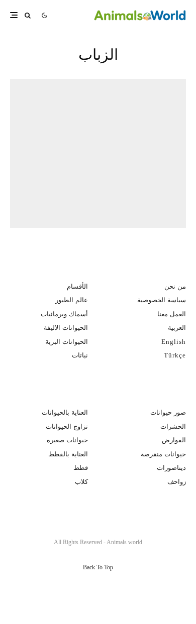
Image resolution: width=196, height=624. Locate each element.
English (173, 341)
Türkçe (175, 355)
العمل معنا (171, 314)
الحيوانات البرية (66, 341)
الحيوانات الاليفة (66, 327)
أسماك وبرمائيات (64, 314)
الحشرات (173, 426)
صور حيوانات (168, 412)
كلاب (81, 481)
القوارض (174, 440)
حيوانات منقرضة (163, 454)
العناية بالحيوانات (65, 412)
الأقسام (77, 286)
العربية (177, 327)
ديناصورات (171, 467)
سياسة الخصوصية (161, 300)
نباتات (80, 355)
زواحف (176, 481)
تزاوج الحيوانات (67, 426)
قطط (80, 467)
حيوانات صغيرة (67, 440)
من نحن (175, 286)
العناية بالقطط (68, 454)
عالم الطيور (71, 300)
